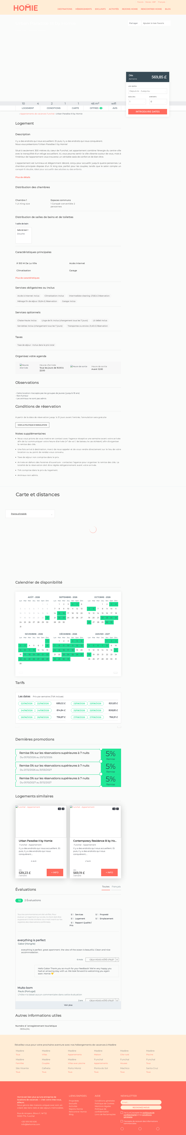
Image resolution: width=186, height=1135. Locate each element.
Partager (133, 23)
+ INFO (55, 872)
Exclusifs (100, 9)
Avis (115, 108)
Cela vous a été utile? (103, 959)
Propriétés (74, 1101)
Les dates (132, 86)
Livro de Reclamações (105, 1114)
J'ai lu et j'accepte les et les (139, 1115)
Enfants (152, 97)
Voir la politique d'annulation (32, 425)
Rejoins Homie (130, 9)
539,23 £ (25, 873)
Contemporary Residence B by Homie (95, 840)
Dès (131, 75)
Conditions (53, 108)
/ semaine (23, 876)
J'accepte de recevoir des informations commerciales (141, 1122)
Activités (114, 9)
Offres (95, 108)
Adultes (131, 97)
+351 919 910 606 (29, 1121)
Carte (75, 108)
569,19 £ (79, 873)
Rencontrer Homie (151, 9)
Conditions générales (105, 1101)
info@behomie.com (30, 1124)
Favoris (140, 2)
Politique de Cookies (104, 1103)
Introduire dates (148, 111)
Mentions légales (103, 1106)
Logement (28, 108)
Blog (168, 9)
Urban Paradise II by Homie (35, 840)
